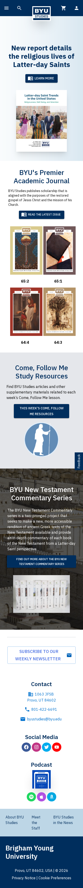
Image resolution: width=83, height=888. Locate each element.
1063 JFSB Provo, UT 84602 (41, 697)
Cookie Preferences (55, 878)
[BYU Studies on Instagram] (36, 747)
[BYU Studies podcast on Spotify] (31, 796)
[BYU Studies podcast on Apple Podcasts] (41, 796)
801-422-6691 (44, 709)
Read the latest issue (44, 214)
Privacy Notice (24, 878)
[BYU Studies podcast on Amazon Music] (51, 796)
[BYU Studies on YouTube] (56, 747)
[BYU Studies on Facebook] (26, 747)
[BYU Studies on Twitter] (46, 747)
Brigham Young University (29, 852)
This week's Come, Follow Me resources (42, 411)
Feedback (79, 461)
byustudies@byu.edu (44, 719)
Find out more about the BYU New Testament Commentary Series (41, 561)
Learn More (44, 78)
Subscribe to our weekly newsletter (38, 655)
